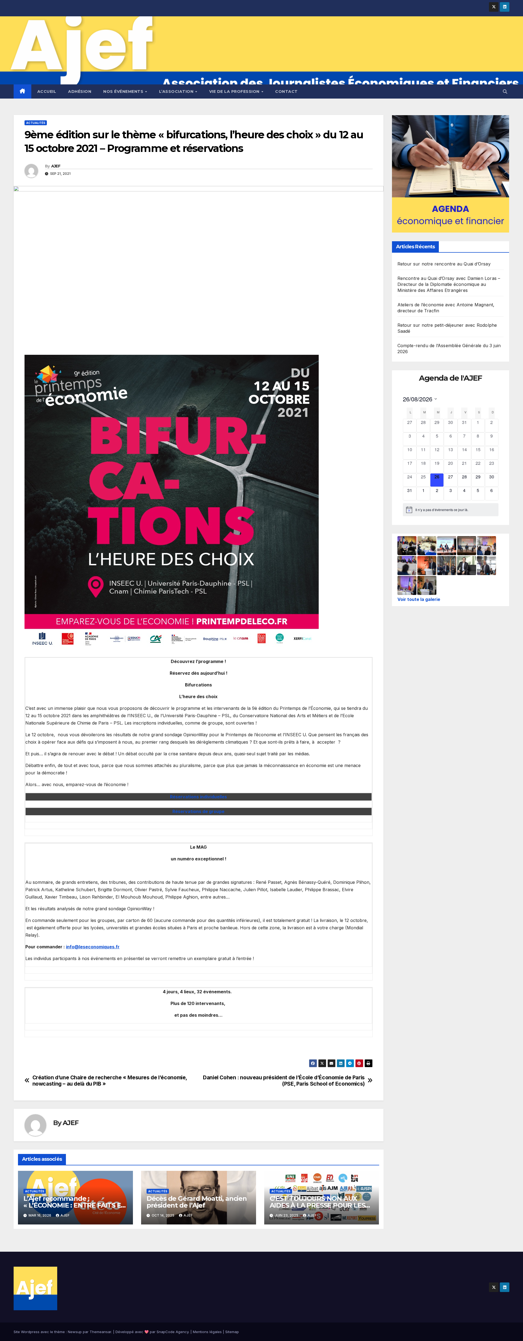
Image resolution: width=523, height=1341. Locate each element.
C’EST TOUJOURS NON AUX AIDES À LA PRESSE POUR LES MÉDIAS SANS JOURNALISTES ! (318, 1205)
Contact (286, 91)
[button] (505, 91)
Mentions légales (207, 1332)
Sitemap (232, 1332)
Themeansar (100, 1332)
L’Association (177, 91)
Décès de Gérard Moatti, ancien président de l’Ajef (197, 1202)
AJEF (55, 166)
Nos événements (124, 91)
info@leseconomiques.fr (93, 946)
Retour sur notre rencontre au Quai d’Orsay (444, 264)
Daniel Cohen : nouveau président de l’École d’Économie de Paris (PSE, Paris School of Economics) (284, 1080)
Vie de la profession (235, 91)
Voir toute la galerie (418, 599)
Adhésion (79, 91)
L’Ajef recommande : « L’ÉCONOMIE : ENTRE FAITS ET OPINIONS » (74, 1205)
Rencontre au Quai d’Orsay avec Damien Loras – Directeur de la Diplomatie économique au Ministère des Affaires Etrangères (448, 284)
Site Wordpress (26, 1332)
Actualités (35, 122)
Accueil (46, 91)
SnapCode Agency (172, 1332)
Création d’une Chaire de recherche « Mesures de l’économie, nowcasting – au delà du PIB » (109, 1080)
